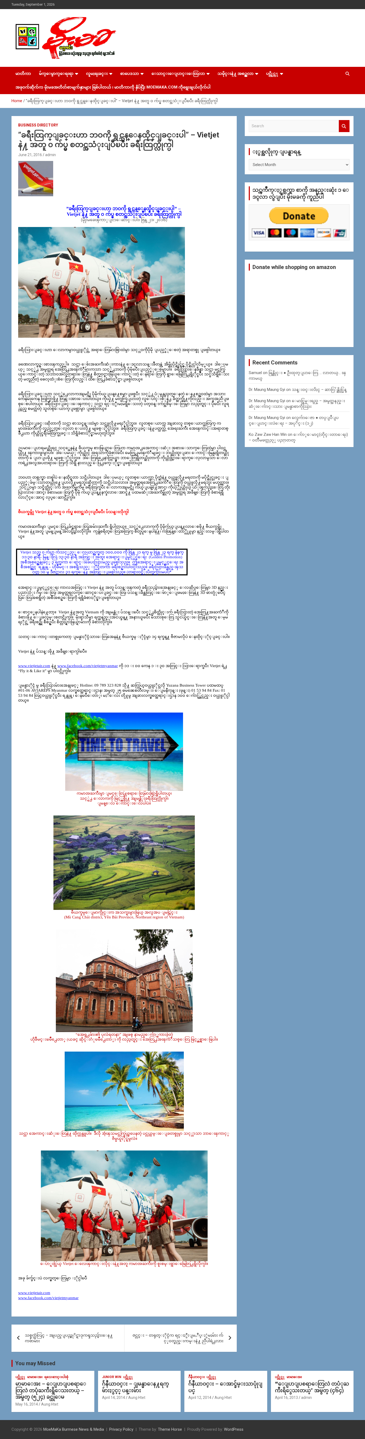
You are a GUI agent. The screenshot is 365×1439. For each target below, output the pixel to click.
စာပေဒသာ (129, 73)
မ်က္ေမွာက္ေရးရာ (56, 73)
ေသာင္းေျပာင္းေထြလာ (178, 73)
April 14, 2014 (113, 1397)
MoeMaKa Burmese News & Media (73, 1429)
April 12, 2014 (199, 1397)
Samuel (255, 372)
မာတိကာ (23, 73)
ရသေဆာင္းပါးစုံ (56, 1377)
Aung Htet (49, 1404)
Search (344, 126)
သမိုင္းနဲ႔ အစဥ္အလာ (236, 73)
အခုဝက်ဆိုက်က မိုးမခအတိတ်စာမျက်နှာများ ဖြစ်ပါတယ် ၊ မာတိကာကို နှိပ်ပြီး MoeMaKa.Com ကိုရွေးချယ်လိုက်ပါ (113, 87)
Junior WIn (111, 1377)
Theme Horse (170, 1429)
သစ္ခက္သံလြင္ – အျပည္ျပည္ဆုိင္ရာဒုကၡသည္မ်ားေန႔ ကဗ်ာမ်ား (69, 1338)
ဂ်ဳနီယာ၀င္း (196, 1377)
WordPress (233, 1429)
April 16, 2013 (286, 1397)
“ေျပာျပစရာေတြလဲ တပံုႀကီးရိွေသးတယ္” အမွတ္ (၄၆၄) (312, 1387)
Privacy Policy (121, 1429)
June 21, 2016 (30, 155)
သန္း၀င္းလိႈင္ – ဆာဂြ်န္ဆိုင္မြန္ (319, 389)
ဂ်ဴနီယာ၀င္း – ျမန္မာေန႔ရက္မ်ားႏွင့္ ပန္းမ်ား (135, 1387)
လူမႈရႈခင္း (97, 73)
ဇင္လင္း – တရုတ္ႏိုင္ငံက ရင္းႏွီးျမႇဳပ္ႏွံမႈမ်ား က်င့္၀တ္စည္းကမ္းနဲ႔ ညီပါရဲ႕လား (178, 1338)
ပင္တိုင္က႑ (272, 73)
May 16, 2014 (26, 1404)
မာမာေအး (34, 1377)
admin (50, 155)
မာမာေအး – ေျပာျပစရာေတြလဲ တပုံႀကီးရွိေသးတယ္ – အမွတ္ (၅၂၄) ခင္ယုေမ (50, 1390)
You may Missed (35, 1363)
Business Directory (38, 125)
